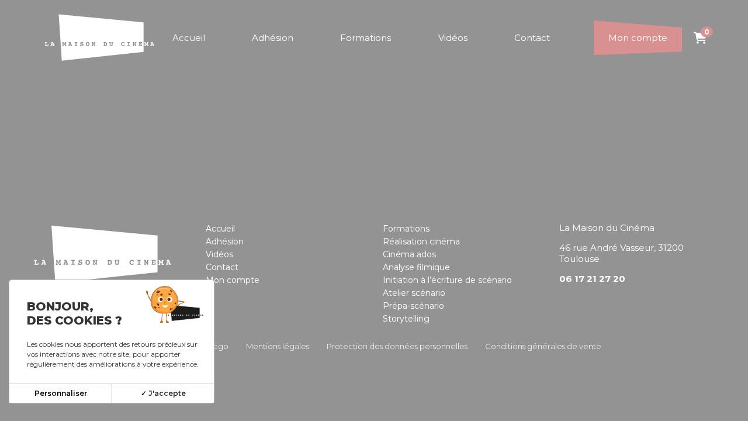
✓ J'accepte (163, 393)
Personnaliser (60, 393)
